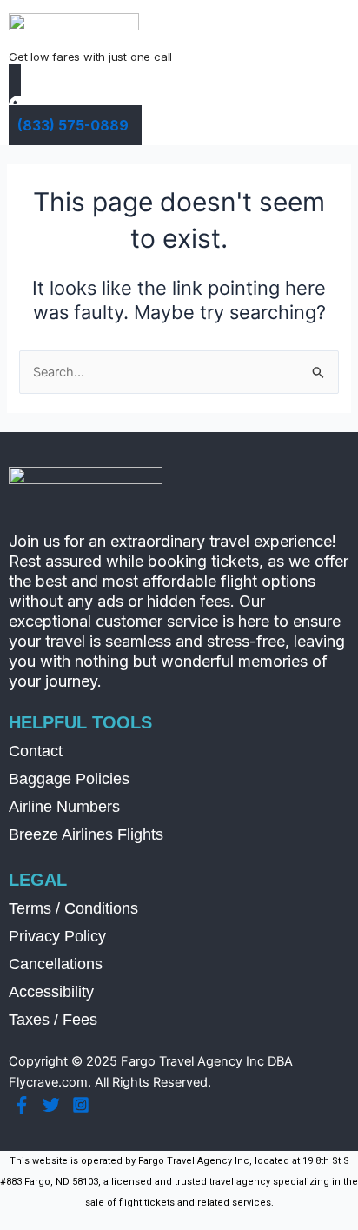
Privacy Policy (57, 936)
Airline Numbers (64, 806)
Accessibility (51, 992)
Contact (36, 751)
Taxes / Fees (53, 1019)
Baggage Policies (69, 779)
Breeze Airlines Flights (86, 834)
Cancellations (56, 964)
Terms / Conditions (73, 908)
